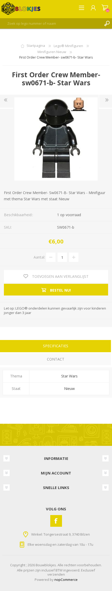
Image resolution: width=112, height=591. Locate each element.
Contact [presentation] (55, 359)
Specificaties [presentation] (55, 345)
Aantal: (39, 257)
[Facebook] (56, 521)
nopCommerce (66, 579)
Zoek (107, 23)
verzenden (56, 574)
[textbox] (50, 23)
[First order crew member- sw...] (6, 101)
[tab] (55, 346)
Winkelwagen (105, 8)
